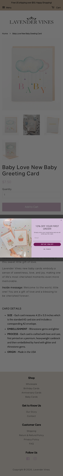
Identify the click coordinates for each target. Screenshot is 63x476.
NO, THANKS (47, 249)
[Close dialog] (61, 220)
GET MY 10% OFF (47, 244)
